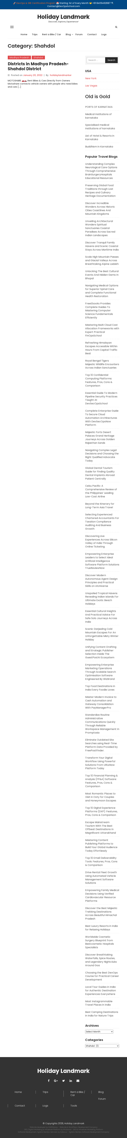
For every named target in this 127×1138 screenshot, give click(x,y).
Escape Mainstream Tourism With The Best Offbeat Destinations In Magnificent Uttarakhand (100, 827)
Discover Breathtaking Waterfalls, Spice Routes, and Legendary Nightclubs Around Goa (101, 960)
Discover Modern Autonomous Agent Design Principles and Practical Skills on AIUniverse (101, 580)
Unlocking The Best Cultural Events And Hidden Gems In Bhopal (102, 274)
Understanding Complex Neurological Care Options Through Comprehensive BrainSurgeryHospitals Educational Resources (101, 171)
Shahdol (38, 57)
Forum (79, 34)
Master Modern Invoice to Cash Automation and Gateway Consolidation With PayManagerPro (100, 702)
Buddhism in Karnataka (99, 146)
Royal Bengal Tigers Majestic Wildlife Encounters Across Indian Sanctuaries (102, 364)
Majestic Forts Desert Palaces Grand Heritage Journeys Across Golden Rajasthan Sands (100, 437)
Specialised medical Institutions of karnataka (100, 126)
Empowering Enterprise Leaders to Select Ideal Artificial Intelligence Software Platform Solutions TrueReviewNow (102, 561)
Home (24, 34)
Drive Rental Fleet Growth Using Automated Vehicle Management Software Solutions (101, 878)
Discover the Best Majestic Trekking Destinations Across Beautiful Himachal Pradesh (101, 913)
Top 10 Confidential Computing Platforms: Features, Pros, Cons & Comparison (98, 380)
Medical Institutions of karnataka (98, 116)
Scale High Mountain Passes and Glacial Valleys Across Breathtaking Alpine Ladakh (102, 260)
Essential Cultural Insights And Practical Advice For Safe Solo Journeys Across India (101, 616)
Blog (68, 34)
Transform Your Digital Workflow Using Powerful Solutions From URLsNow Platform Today (100, 763)
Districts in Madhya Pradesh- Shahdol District (38, 66)
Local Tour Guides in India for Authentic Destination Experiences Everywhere (100, 990)
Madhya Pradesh (19, 57)
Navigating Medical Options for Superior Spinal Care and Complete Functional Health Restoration (101, 291)
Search (111, 60)
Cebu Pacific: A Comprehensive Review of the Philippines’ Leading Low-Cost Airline (101, 491)
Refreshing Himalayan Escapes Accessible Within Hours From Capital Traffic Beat (101, 348)
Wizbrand (67, 1129)
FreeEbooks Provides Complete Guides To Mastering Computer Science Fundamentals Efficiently (99, 310)
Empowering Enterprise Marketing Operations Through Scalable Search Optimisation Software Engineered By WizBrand (100, 672)
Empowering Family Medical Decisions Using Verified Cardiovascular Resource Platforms (102, 895)
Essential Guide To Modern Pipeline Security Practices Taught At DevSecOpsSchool (101, 398)
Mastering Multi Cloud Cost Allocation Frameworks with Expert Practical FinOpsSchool (102, 330)
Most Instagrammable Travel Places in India (98, 1003)
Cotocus (64, 1132)
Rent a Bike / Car (51, 34)
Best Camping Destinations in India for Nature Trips (101, 1013)
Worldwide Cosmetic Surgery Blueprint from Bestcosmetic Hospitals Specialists (99, 942)
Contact (92, 34)
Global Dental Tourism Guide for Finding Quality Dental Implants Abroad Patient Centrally (100, 473)
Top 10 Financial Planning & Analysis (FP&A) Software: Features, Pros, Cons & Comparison (101, 781)
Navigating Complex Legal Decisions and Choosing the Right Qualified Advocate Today (102, 455)
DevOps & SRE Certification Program (36, 3)
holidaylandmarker (61, 75)
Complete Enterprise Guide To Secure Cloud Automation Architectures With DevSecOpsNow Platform (101, 418)
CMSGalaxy (53, 1127)
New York (90, 78)
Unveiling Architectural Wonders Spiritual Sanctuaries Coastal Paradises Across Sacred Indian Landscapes (100, 228)
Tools (73, 1105)
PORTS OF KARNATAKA (99, 107)
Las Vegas (91, 85)
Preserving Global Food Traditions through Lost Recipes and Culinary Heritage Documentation (100, 191)
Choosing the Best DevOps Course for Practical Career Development (102, 976)
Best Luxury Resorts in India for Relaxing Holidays (101, 927)
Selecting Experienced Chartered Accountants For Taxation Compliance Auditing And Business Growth (102, 521)
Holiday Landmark (63, 17)
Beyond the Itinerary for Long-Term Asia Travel (99, 505)
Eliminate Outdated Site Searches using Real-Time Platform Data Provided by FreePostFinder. (101, 745)
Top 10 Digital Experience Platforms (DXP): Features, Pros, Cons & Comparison (101, 811)
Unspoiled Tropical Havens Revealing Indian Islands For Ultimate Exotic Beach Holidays (101, 598)
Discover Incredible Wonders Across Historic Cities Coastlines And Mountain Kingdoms (100, 208)
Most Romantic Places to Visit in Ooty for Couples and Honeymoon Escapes (100, 797)
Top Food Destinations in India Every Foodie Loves (100, 687)
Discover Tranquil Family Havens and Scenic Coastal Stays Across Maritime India (102, 246)
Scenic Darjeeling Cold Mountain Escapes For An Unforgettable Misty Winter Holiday (101, 634)
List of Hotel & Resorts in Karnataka (99, 137)
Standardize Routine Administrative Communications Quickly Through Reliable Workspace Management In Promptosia (102, 723)
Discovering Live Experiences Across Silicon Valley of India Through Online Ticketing (101, 541)
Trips (34, 34)
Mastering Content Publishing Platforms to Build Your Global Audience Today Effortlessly (101, 845)
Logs (104, 34)
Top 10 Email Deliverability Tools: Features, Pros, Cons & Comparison (101, 861)
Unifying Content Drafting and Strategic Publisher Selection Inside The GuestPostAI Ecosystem (100, 652)
